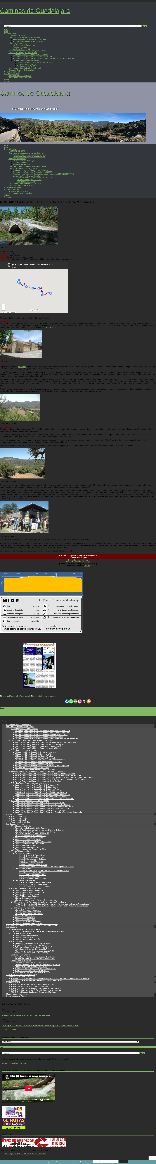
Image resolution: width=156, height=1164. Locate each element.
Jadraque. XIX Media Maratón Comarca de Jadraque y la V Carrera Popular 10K (40, 1025)
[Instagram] (80, 701)
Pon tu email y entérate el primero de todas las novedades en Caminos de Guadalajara (60, 1162)
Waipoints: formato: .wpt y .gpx (78, 562)
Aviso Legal (8, 1154)
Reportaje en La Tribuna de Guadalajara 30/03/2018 (32, 56)
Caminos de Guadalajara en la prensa (22, 53)
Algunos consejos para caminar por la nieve (29, 39)
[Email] (75, 701)
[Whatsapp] (71, 701)
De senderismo (10, 34)
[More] (88, 701)
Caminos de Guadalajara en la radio (26, 60)
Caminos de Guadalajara (35, 10)
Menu (4, 721)
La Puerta (22, 367)
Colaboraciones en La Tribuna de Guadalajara (30, 55)
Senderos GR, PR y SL (21, 49)
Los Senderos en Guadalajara (24, 45)
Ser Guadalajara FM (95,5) (27, 66)
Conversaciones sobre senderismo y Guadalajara (27, 51)
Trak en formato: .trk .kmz (78, 560)
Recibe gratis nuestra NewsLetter (21, 78)
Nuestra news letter (11, 74)
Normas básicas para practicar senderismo (29, 41)
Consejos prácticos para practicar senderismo (25, 37)
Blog (6, 32)
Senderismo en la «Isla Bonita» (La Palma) (24, 68)
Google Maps (51, 327)
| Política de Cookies (21, 1154)
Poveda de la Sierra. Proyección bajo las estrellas (26, 1015)
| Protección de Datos (37, 1154)
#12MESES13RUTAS (16, 35)
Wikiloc (87, 566)
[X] (84, 701)
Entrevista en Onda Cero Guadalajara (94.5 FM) (35, 62)
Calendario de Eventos (13, 72)
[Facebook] (67, 701)
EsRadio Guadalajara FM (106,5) (29, 64)
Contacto (7, 81)
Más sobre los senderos (17, 43)
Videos (7, 79)
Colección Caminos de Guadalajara (21, 70)
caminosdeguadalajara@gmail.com (15, 1063)
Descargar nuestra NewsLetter (19, 76)
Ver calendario (10, 1030)
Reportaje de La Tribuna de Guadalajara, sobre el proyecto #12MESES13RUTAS (43, 58)
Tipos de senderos (20, 47)
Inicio (6, 30)
